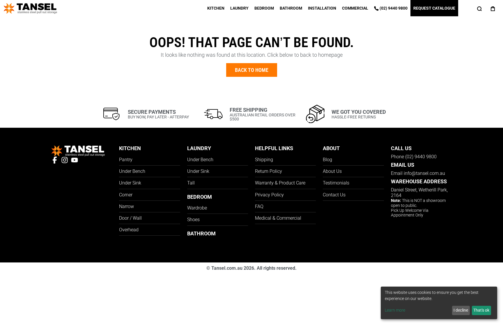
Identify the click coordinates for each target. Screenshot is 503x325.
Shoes (193, 219)
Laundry (239, 8)
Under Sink (130, 183)
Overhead (129, 229)
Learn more (395, 310)
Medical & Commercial (278, 218)
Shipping (264, 159)
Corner (125, 195)
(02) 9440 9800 (393, 8)
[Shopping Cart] (493, 8)
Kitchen (215, 8)
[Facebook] (56, 159)
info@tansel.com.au (424, 173)
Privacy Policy (269, 195)
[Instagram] (66, 159)
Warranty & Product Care (280, 183)
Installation (322, 8)
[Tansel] (30, 8)
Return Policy (268, 171)
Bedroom (264, 8)
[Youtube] (76, 159)
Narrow (126, 206)
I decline (461, 310)
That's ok (481, 310)
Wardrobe (197, 208)
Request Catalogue (434, 8)
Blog (327, 159)
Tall (191, 183)
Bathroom (291, 8)
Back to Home (251, 70)
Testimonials (336, 183)
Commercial (355, 8)
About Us (332, 171)
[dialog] (439, 303)
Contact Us (334, 195)
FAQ (259, 206)
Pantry (125, 159)
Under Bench (132, 171)
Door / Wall (130, 218)
